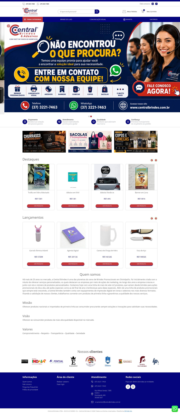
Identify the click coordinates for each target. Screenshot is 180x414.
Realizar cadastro (63, 382)
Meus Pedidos (132, 11)
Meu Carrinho (151, 11)
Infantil (129, 19)
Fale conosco (145, 4)
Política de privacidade (30, 390)
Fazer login (60, 384)
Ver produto (38, 206)
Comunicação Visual (98, 19)
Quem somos (27, 382)
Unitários (154, 19)
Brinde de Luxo (66, 19)
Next (156, 160)
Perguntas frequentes (30, 387)
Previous (151, 160)
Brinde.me (128, 411)
